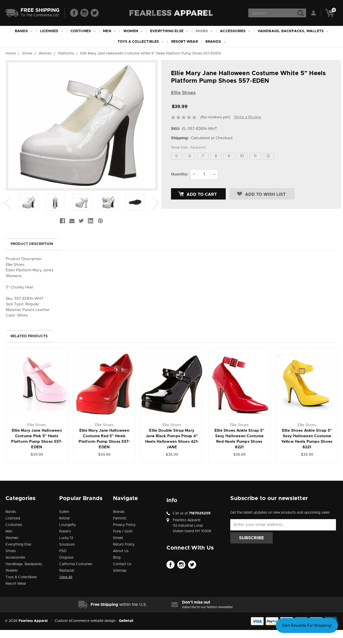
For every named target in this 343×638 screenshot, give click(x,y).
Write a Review (247, 117)
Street (118, 538)
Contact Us (122, 564)
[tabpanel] (28, 203)
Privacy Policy (124, 525)
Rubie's (65, 531)
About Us (121, 551)
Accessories (233, 31)
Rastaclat (66, 570)
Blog (117, 557)
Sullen (64, 512)
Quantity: (179, 174)
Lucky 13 (66, 538)
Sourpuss (67, 544)
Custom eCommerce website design (85, 621)
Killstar (64, 518)
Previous (8, 203)
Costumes (81, 31)
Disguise (66, 557)
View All (65, 577)
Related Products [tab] (29, 336)
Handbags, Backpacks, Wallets (291, 31)
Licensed (50, 31)
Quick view (36, 378)
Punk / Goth (123, 531)
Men (107, 31)
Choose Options (37, 389)
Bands (22, 31)
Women (131, 31)
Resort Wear (184, 41)
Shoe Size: (188, 147)
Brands (213, 41)
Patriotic (120, 518)
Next (156, 203)
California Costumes (75, 564)
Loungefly (67, 525)
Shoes (202, 31)
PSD (63, 551)
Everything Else (167, 31)
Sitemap (120, 570)
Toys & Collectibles (139, 41)
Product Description (32, 244)
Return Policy (124, 544)
